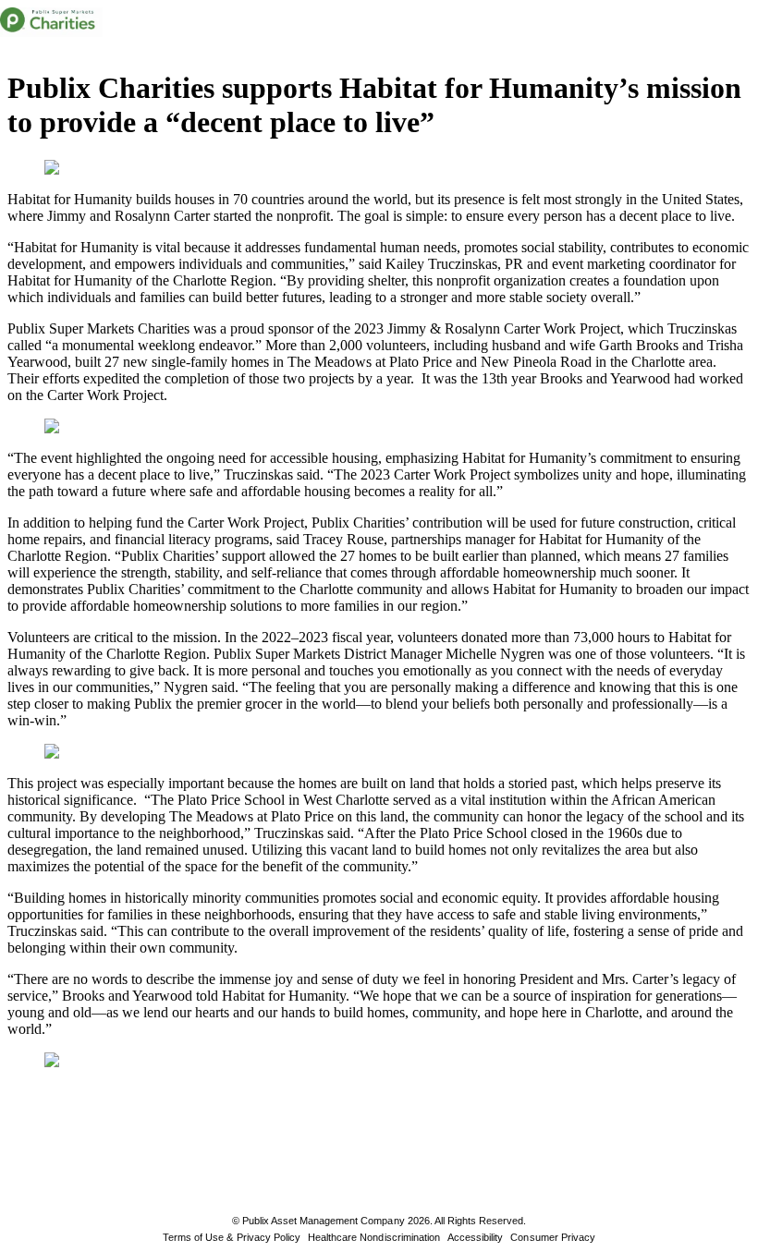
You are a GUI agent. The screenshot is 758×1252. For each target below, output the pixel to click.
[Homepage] (51, 22)
